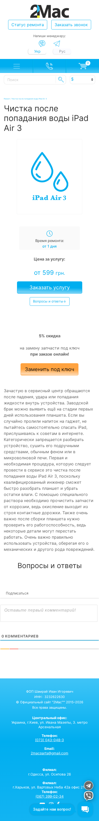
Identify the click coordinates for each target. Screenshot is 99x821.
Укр (37, 51)
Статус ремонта (27, 24)
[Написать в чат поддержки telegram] (89, 786)
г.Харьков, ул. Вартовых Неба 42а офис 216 (49, 785)
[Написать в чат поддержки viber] (89, 796)
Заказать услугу (49, 287)
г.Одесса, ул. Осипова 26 (49, 772)
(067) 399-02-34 (50, 796)
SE (61, 79)
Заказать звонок (71, 24)
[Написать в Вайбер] (42, 43)
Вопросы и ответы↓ (49, 301)
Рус (62, 51)
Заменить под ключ (49, 369)
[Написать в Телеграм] (56, 43)
